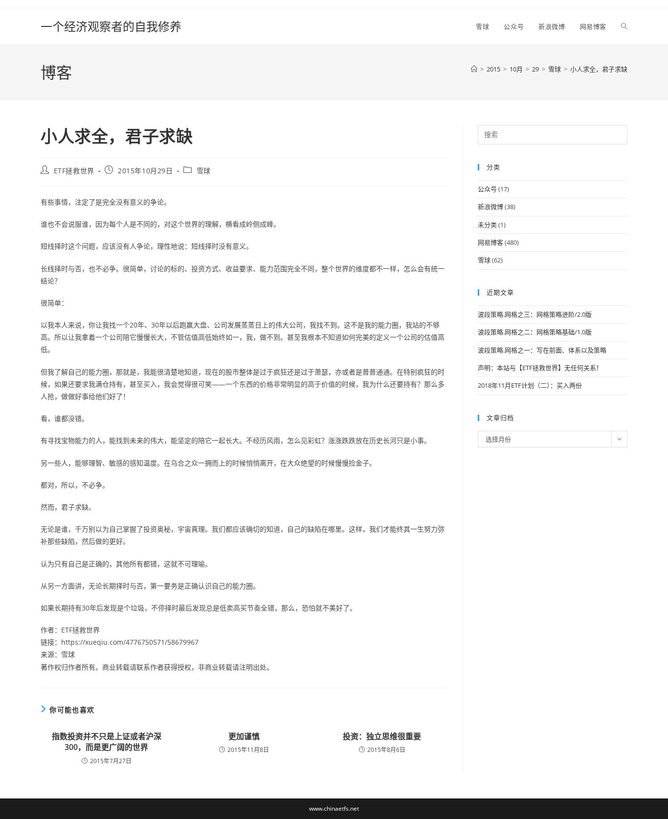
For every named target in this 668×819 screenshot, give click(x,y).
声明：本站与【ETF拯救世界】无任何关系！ (540, 367)
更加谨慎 (244, 736)
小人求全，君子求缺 (598, 69)
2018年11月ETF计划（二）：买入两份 (530, 385)
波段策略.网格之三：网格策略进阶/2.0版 (535, 314)
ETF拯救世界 (74, 170)
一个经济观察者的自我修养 (111, 26)
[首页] (474, 69)
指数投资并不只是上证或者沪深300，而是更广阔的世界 (106, 741)
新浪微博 (490, 206)
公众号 (487, 189)
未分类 (487, 224)
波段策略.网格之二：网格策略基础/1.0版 (535, 332)
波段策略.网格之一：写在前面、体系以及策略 (542, 350)
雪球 (204, 170)
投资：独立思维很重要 (382, 736)
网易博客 (490, 242)
